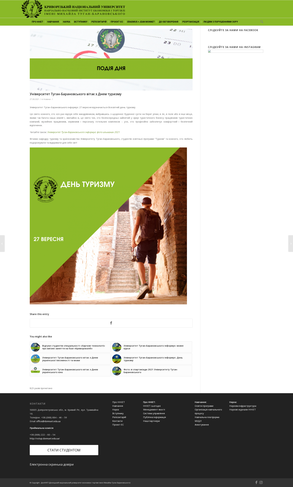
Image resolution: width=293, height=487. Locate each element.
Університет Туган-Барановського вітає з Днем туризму (75, 94)
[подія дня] (111, 59)
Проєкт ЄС (118, 424)
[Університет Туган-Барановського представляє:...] (2, 243)
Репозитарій (119, 417)
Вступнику (118, 413)
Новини (47, 99)
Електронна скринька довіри (52, 464)
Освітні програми (204, 405)
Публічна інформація (154, 417)
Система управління (154, 413)
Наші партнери (151, 420)
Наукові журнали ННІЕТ (242, 409)
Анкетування (202, 424)
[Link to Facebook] (256, 482)
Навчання (117, 405)
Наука (115, 409)
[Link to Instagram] (261, 482)
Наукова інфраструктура (242, 405)
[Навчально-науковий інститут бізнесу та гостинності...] (290, 243)
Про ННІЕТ (118, 402)
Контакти (117, 420)
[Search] (260, 22)
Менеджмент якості (154, 409)
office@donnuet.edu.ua (48, 421)
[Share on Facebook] (111, 323)
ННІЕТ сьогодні (152, 405)
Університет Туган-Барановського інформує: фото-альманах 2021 (83, 132)
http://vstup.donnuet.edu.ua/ (45, 438)
